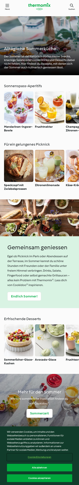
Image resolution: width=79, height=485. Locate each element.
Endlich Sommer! (24, 296)
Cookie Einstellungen (39, 457)
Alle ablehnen (39, 467)
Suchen (72, 9)
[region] (39, 455)
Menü (7, 9)
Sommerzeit (39, 413)
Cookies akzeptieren (39, 478)
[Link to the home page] (39, 6)
